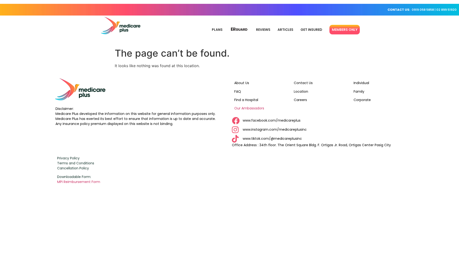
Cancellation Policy (73, 168)
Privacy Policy (68, 158)
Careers (300, 99)
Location (301, 91)
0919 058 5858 (423, 9)
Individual (361, 83)
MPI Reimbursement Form (79, 181)
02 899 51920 (446, 9)
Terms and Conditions (75, 163)
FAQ (237, 91)
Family (359, 91)
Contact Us (303, 83)
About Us (241, 83)
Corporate (362, 99)
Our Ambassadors (249, 108)
